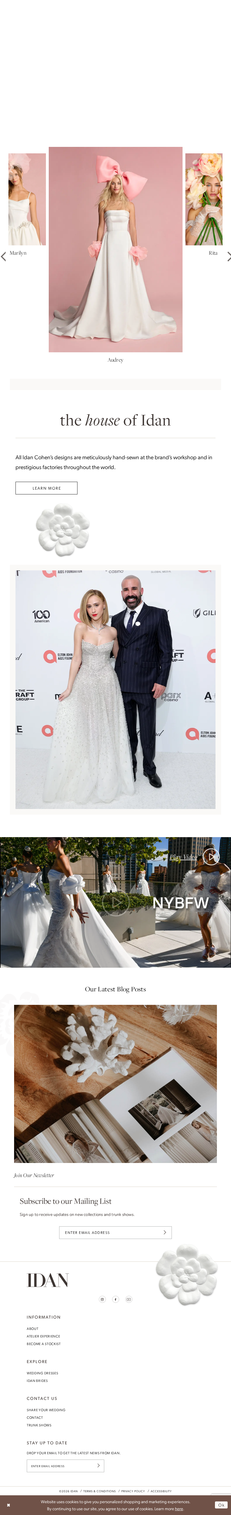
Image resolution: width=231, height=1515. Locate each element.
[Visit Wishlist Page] (214, 7)
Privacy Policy (133, 1491)
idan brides (37, 1380)
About (33, 1328)
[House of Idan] (115, 7)
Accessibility (161, 1491)
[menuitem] (17, 7)
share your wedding (46, 1410)
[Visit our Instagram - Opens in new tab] (102, 1299)
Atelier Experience (43, 1336)
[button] (17, 7)
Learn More (47, 487)
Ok (221, 1505)
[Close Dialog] (8, 1505)
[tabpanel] (115, 71)
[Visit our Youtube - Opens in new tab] (129, 1299)
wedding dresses (42, 1373)
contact (35, 1417)
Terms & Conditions (99, 1491)
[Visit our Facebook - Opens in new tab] (115, 1299)
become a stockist (44, 1343)
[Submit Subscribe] (165, 1232)
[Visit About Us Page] (115, 689)
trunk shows (39, 1425)
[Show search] (205, 7)
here (179, 1508)
